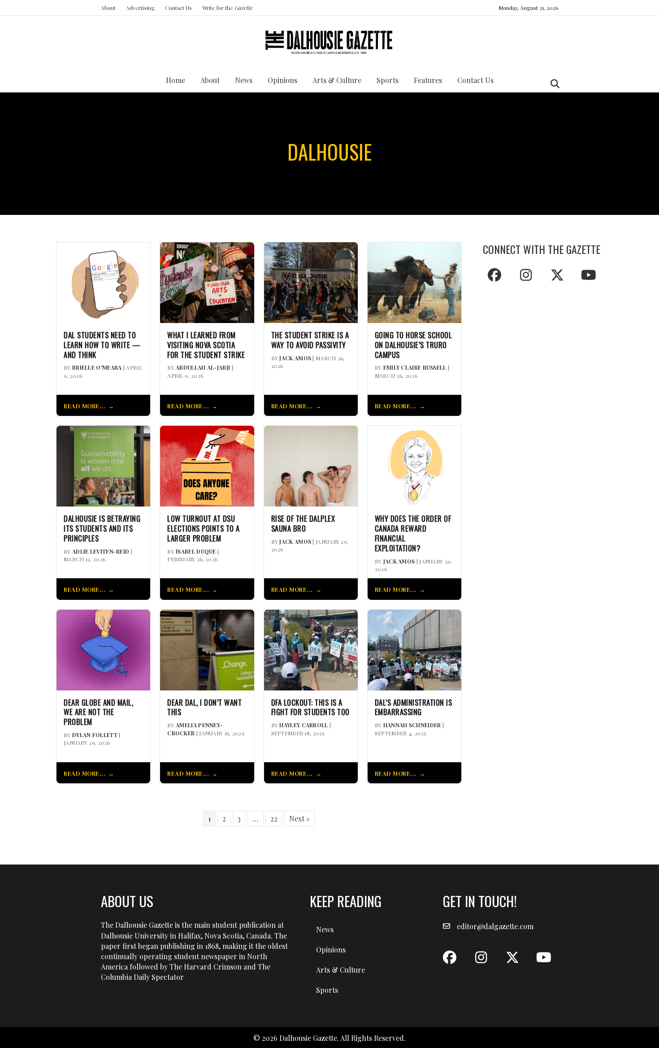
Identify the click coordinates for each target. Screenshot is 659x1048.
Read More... (84, 406)
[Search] (552, 84)
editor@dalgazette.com (495, 926)
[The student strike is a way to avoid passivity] (311, 281)
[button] (494, 275)
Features (428, 80)
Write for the (227, 7)
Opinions (282, 80)
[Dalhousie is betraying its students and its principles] (103, 465)
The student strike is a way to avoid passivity (310, 340)
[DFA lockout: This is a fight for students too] (311, 649)
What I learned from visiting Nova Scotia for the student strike (206, 344)
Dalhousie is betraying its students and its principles (102, 528)
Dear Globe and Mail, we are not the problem (98, 712)
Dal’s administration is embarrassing (413, 707)
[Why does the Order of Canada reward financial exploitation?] (414, 465)
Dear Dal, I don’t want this (204, 707)
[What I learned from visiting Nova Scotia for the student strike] (207, 281)
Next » (299, 818)
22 (273, 818)
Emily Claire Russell (415, 367)
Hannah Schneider (412, 725)
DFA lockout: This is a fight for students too (310, 707)
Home (175, 80)
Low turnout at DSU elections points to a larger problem (203, 528)
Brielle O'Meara (97, 367)
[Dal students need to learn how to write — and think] (103, 281)
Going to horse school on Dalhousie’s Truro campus (413, 344)
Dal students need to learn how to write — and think (102, 344)
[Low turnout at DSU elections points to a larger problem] (207, 465)
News (243, 80)
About (108, 7)
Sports (388, 80)
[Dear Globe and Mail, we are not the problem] (103, 649)
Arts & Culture (336, 80)
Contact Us (178, 7)
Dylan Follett (94, 734)
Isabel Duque (196, 551)
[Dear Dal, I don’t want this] (207, 649)
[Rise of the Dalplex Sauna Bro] (311, 465)
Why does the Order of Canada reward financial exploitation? (413, 533)
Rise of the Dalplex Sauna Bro (303, 523)
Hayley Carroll (303, 725)
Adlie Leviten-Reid (100, 551)
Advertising (140, 7)
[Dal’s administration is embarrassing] (414, 649)
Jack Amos (295, 358)
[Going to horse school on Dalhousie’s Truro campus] (414, 281)
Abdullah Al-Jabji (203, 367)
